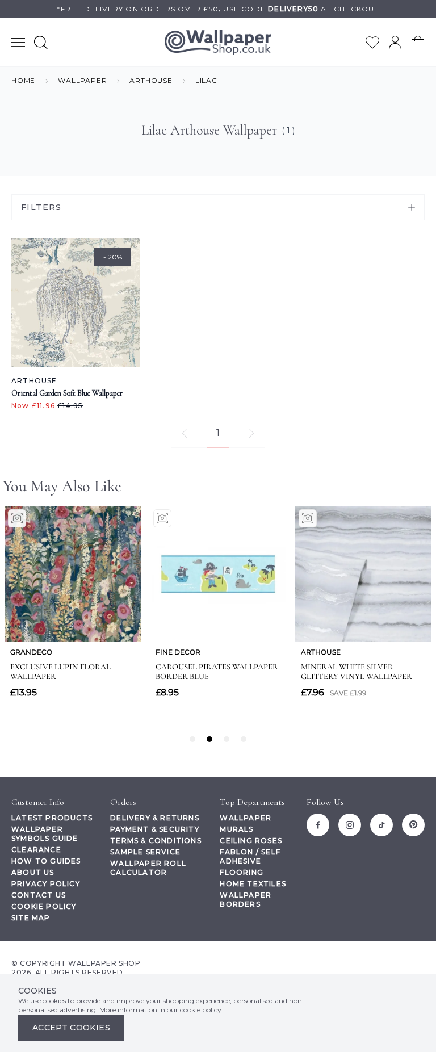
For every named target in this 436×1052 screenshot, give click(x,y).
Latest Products (52, 818)
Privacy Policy (45, 883)
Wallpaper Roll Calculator (148, 868)
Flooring (241, 872)
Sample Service (145, 852)
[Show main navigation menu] (18, 42)
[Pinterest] (413, 825)
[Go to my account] (395, 42)
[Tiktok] (381, 825)
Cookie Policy (44, 906)
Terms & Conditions (156, 840)
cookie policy (200, 1009)
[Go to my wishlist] (372, 42)
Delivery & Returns (154, 818)
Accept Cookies (71, 1027)
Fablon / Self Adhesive (250, 856)
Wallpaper (245, 818)
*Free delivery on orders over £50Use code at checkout (218, 9)
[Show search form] (41, 42)
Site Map (31, 917)
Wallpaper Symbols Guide (44, 834)
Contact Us (38, 895)
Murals (236, 829)
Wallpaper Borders (245, 899)
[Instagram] (350, 825)
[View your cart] (418, 42)
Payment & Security (154, 829)
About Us (32, 872)
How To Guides (46, 861)
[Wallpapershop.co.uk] (218, 42)
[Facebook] (318, 825)
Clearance (36, 849)
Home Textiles (253, 883)
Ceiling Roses (251, 840)
